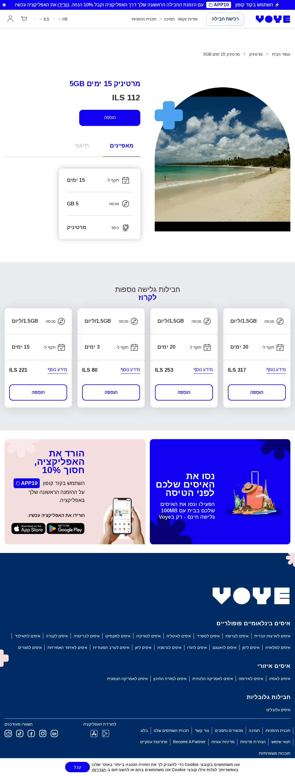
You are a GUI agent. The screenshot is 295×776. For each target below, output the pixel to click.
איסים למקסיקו (118, 636)
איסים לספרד (208, 636)
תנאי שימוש (280, 741)
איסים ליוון (143, 647)
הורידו (63, 4)
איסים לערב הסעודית (111, 647)
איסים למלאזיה (277, 647)
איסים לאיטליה (179, 636)
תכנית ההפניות (144, 19)
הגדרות (99, 769)
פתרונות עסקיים (153, 741)
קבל (77, 767)
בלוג (144, 730)
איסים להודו (197, 647)
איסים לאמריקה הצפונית (127, 678)
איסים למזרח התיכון (170, 678)
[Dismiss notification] (4, 5)
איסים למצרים (30, 647)
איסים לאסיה (279, 678)
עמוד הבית (281, 54)
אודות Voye (188, 19)
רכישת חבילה (225, 18)
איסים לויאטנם (225, 647)
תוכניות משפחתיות (274, 753)
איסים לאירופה (251, 678)
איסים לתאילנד (27, 636)
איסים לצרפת (237, 636)
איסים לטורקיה (148, 636)
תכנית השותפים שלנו (171, 730)
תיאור (81, 145)
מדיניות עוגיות (223, 741)
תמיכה (169, 19)
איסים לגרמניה (169, 647)
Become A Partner (189, 741)
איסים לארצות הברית (272, 636)
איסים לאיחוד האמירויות (67, 647)
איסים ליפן (251, 647)
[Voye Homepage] (271, 19)
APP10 (221, 4)
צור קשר (202, 730)
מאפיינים (121, 145)
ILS (46, 19)
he (65, 19)
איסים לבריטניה (87, 636)
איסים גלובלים (278, 709)
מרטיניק (255, 54)
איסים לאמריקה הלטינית (212, 678)
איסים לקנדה (57, 636)
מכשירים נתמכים (229, 730)
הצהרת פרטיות (253, 741)
